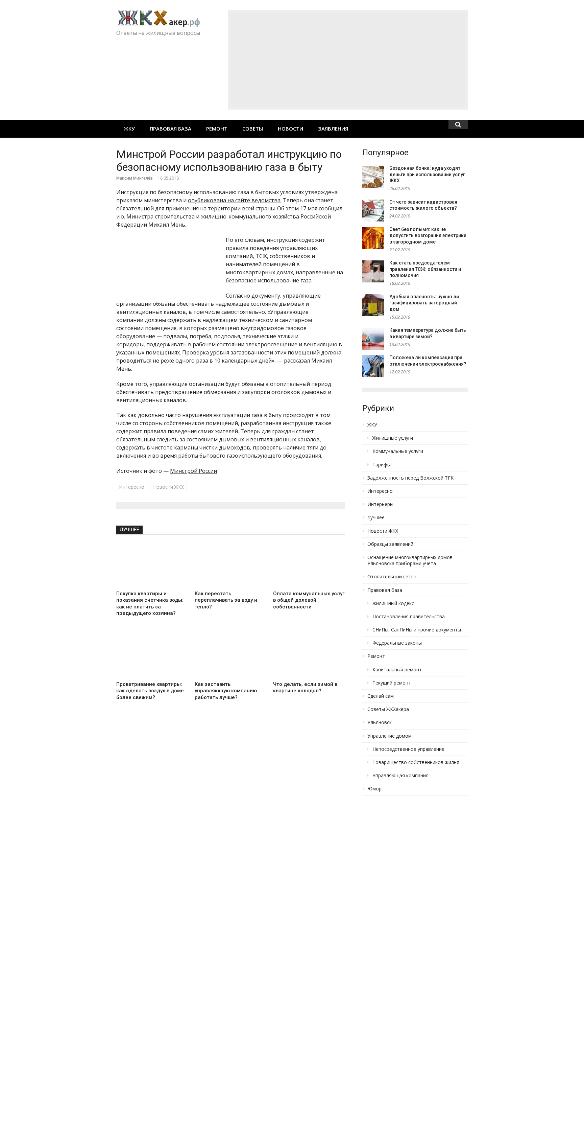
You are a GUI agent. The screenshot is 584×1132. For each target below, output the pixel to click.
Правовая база (170, 128)
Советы (252, 128)
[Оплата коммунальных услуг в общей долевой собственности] (309, 565)
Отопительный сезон (391, 577)
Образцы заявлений (390, 544)
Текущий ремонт (391, 683)
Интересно (131, 487)
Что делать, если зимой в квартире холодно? (305, 687)
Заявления (333, 128)
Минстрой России (193, 471)
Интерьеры (380, 504)
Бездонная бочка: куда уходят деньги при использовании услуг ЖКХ (427, 174)
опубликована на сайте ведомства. (235, 200)
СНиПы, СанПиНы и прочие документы (416, 630)
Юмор (374, 789)
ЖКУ (129, 128)
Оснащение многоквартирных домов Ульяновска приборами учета (410, 560)
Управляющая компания (400, 775)
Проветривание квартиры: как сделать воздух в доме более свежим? (150, 690)
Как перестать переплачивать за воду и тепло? (226, 600)
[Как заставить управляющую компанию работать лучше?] (230, 656)
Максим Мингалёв (134, 178)
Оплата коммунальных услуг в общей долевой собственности (308, 600)
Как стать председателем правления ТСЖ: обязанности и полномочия (425, 269)
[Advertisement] (347, 60)
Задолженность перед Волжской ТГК (410, 478)
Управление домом (389, 736)
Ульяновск (379, 722)
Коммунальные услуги (397, 451)
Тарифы (381, 465)
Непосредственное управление (408, 749)
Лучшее (129, 530)
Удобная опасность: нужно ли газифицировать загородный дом (424, 303)
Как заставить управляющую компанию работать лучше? (226, 690)
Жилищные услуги (392, 438)
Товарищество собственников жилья (415, 762)
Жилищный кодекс (393, 603)
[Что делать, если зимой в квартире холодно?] (309, 656)
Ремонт (216, 128)
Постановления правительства (408, 617)
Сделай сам (380, 696)
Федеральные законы (397, 643)
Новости (290, 128)
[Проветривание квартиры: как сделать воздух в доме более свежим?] (152, 656)
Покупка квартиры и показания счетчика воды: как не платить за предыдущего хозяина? (150, 604)
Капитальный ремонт (397, 670)
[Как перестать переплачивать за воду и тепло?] (230, 565)
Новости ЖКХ (168, 487)
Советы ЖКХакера (388, 709)
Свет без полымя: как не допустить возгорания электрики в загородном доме (427, 236)
